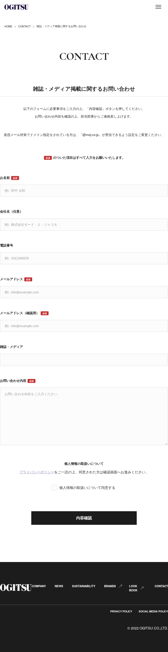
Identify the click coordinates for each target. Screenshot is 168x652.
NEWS (59, 586)
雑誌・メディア (11, 346)
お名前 (8, 177)
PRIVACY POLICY (121, 611)
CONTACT (24, 26)
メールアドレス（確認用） (23, 312)
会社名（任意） (11, 211)
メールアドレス (15, 279)
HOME (8, 26)
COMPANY (39, 586)
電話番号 (6, 245)
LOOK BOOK (133, 588)
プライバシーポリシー (36, 471)
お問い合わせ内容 (17, 380)
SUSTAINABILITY (83, 586)
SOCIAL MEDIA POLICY (153, 611)
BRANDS (110, 586)
